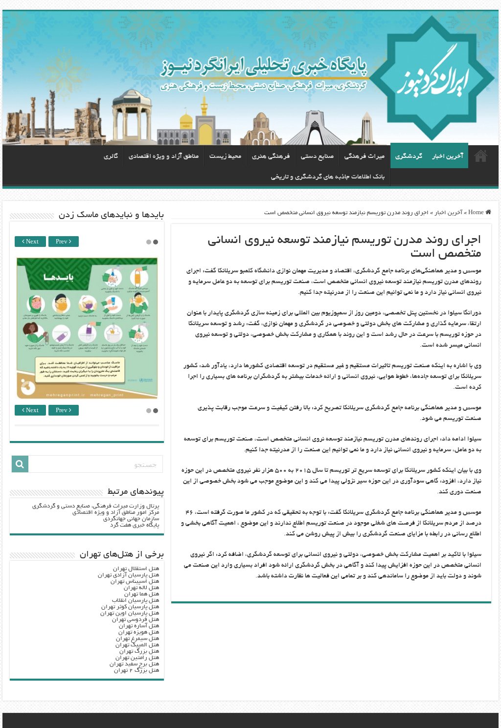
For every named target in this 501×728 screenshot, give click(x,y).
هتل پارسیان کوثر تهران (130, 607)
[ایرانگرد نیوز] (250, 78)
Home (476, 213)
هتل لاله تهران (141, 588)
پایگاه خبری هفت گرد (134, 525)
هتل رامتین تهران (137, 658)
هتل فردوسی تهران (135, 620)
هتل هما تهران (141, 594)
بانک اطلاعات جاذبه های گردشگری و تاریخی (328, 177)
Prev (62, 242)
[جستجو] (20, 464)
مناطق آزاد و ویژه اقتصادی (164, 156)
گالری (111, 156)
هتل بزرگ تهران (139, 651)
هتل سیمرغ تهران (137, 639)
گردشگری (408, 156)
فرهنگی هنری (271, 156)
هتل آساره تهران (139, 626)
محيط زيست (225, 156)
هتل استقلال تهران (136, 569)
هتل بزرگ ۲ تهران (136, 670)
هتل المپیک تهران (137, 645)
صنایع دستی (317, 156)
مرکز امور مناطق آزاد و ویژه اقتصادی (115, 512)
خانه (481, 155)
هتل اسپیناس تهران (135, 581)
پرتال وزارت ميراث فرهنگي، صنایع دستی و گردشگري (95, 506)
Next (31, 242)
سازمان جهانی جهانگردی (131, 519)
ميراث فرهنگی (364, 156)
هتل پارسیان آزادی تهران (128, 575)
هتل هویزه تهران (138, 632)
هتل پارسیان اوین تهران (129, 613)
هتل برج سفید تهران (134, 664)
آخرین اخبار (447, 156)
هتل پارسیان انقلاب (135, 600)
